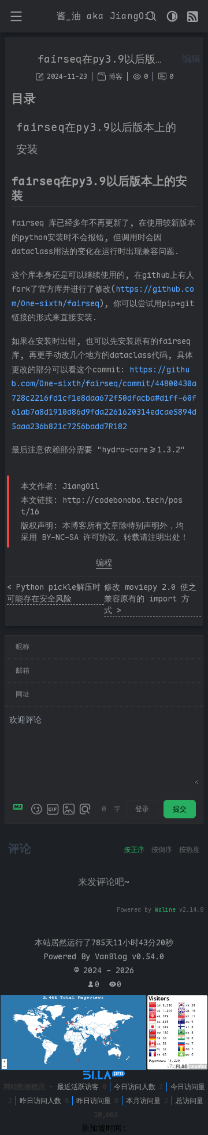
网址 (22, 694)
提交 (180, 809)
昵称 (22, 646)
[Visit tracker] (73, 1033)
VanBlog (129, 956)
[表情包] (53, 809)
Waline (165, 909)
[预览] (85, 809)
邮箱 (22, 670)
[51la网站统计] (104, 1075)
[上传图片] (69, 809)
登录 (142, 809)
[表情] (36, 809)
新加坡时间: (104, 1128)
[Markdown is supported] (20, 809)
